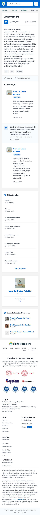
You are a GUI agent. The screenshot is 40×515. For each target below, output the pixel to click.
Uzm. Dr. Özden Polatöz (20, 291)
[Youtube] (25, 512)
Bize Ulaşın (5, 443)
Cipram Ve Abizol (11, 262)
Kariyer (26, 427)
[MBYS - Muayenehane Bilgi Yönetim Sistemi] (12, 373)
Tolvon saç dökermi (12, 244)
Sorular (14, 10)
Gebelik (9, 201)
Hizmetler (5, 429)
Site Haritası (5, 456)
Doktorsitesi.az (7, 466)
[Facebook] (15, 512)
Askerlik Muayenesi (12, 236)
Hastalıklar (5, 426)
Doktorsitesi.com (7, 462)
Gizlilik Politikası (7, 446)
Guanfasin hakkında (12, 218)
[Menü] (36, 4)
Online (17, 348)
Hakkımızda (5, 440)
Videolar (4, 348)
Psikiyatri (24, 10)
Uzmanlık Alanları (7, 423)
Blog (11, 348)
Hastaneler (5, 431)
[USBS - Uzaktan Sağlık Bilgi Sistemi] (27, 373)
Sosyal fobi (10, 253)
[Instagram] (21, 512)
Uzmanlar (5, 420)
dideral (9, 210)
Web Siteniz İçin (27, 423)
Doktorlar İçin (26, 420)
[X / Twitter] (18, 512)
